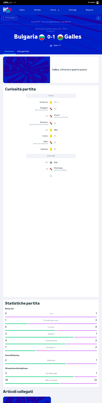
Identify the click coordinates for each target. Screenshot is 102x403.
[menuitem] (24, 10)
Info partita (23, 51)
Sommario (9, 51)
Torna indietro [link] (10, 18)
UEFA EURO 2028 (7, 10)
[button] (55, 10)
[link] (22, 10)
